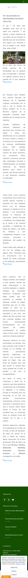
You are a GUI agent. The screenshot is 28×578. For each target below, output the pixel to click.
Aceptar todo (14, 567)
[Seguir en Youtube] (13, 500)
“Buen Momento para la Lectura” (14, 535)
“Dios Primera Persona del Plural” (14, 519)
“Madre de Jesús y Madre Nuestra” (15, 510)
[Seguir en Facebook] (4, 500)
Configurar (14, 574)
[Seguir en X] (9, 500)
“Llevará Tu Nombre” (11, 527)
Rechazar (14, 571)
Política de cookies (20, 564)
